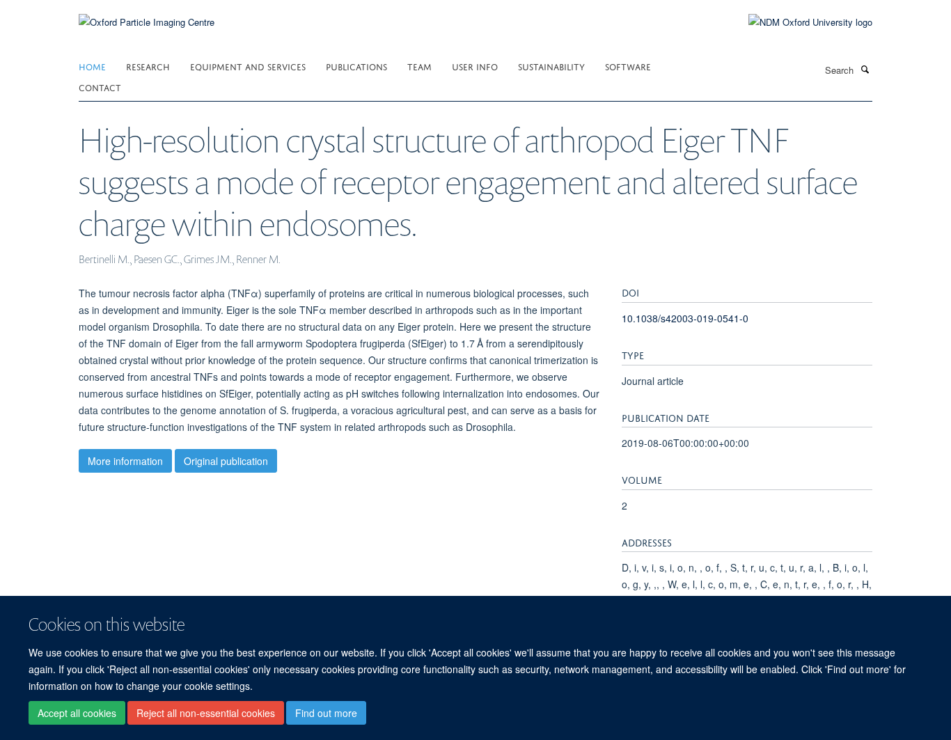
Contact (100, 86)
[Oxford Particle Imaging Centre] (146, 20)
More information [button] (125, 461)
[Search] (864, 69)
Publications (356, 65)
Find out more (326, 713)
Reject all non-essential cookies (205, 713)
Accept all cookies (77, 713)
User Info (475, 65)
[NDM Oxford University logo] (800, 22)
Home (92, 65)
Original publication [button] (226, 461)
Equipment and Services (248, 65)
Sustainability (551, 65)
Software (628, 65)
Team (419, 65)
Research (148, 65)
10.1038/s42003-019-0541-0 (685, 318)
